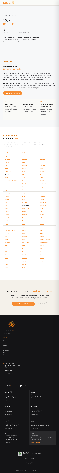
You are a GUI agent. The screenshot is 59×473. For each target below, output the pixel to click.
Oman (23, 267)
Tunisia (41, 230)
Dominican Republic (10, 230)
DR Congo (7, 233)
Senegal (42, 187)
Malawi (24, 211)
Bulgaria (7, 190)
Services (5, 345)
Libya (23, 199)
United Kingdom (44, 242)
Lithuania (24, 202)
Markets (5, 347)
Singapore (42, 196)
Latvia (23, 190)
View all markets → (37, 442)
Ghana (6, 264)
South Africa (43, 202)
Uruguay (42, 245)
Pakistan (42, 152)
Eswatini (7, 248)
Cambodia (7, 193)
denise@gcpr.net (9, 428)
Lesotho (24, 196)
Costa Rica (7, 214)
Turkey (41, 233)
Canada (7, 199)
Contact (5, 355)
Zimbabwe (42, 261)
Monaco (24, 233)
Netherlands (25, 251)
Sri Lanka (42, 211)
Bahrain (6, 168)
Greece (6, 267)
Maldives (24, 217)
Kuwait (24, 183)
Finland (6, 255)
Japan (23, 177)
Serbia (41, 190)
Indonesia (24, 165)
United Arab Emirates (45, 239)
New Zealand (25, 255)
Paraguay (42, 159)
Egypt (6, 239)
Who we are (6, 340)
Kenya (23, 180)
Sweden (42, 214)
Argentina (7, 159)
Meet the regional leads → (12, 93)
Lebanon (24, 193)
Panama (42, 156)
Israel (23, 171)
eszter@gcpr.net (8, 414)
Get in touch (41, 303)
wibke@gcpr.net (8, 400)
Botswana (7, 183)
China (6, 205)
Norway (24, 264)
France (6, 258)
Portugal (42, 171)
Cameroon (7, 196)
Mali (23, 220)
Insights (5, 352)
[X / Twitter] (31, 462)
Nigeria (24, 261)
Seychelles (42, 193)
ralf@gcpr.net (8, 442)
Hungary (24, 159)
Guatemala (25, 152)
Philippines (42, 165)
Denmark (7, 227)
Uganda (42, 236)
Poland (41, 168)
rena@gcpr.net (34, 428)
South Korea (43, 205)
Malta (23, 224)
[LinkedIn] (27, 462)
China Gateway (7, 350)
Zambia (42, 258)
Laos (23, 187)
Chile (6, 202)
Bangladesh (8, 171)
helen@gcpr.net (34, 400)
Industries (5, 343)
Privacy (32, 458)
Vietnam (42, 255)
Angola (6, 156)
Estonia (6, 245)
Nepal (23, 248)
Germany (7, 261)
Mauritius (24, 227)
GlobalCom (6, 15)
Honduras (24, 156)
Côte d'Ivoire (8, 217)
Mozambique (25, 242)
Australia (7, 162)
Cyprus (6, 224)
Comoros (7, 211)
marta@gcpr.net (35, 414)
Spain (41, 208)
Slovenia (42, 199)
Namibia (24, 245)
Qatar (41, 174)
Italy (23, 174)
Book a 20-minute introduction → (23, 303)
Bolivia (6, 177)
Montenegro (25, 236)
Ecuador (7, 236)
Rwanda (42, 180)
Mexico (24, 230)
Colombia (7, 208)
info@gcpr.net (8, 370)
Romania (42, 177)
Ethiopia (7, 251)
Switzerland (43, 217)
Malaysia (24, 214)
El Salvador (7, 242)
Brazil (6, 187)
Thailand (42, 227)
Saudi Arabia (43, 183)
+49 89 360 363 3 (10, 373)
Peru (41, 162)
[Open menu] (54, 2)
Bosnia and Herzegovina (11, 180)
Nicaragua (24, 258)
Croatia (6, 220)
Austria (6, 165)
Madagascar (25, 208)
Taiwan (41, 220)
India (23, 162)
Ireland (24, 168)
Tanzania (42, 224)
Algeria (6, 152)
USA (41, 248)
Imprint (26, 458)
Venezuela (42, 251)
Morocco (24, 239)
